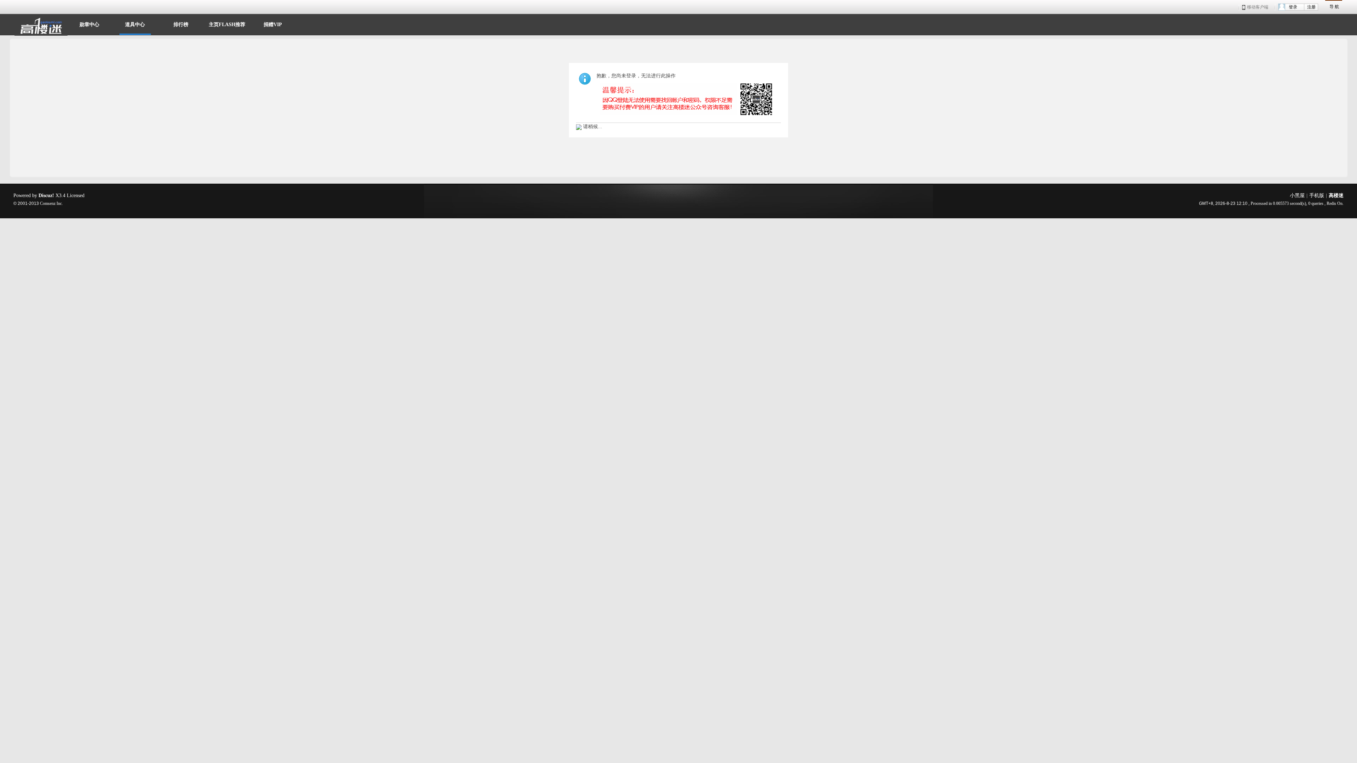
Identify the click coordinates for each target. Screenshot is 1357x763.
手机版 (1316, 195)
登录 (1293, 7)
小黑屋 (1297, 195)
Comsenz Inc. (51, 203)
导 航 (1334, 6)
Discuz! (46, 195)
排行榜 (181, 24)
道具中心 (135, 24)
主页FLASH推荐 (227, 24)
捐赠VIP (273, 24)
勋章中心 (89, 24)
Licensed (75, 195)
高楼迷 (1336, 195)
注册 (1311, 7)
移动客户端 (1257, 7)
